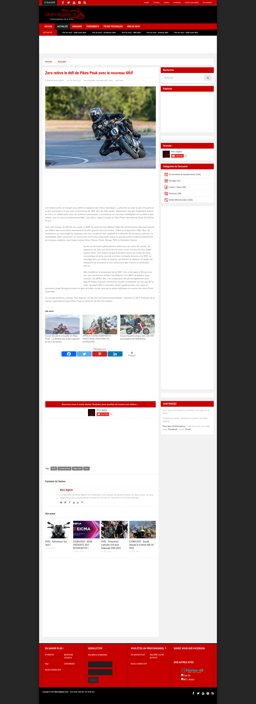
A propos (156, 2)
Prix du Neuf (133, 26)
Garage (172, 181)
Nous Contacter (53, 670)
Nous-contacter (139, 664)
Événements (93, 26)
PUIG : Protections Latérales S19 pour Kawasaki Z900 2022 (111, 545)
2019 (54, 468)
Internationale (101, 80)
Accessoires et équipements (182, 174)
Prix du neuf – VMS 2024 (94, 32)
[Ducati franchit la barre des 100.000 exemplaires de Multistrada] (137, 324)
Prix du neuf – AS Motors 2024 (67, 32)
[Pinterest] (99, 354)
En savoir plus (138, 655)
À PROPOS (49, 655)
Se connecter (207, 2)
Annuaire (77, 26)
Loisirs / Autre (175, 187)
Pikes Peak (77, 468)
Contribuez (177, 2)
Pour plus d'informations (174, 426)
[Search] (208, 78)
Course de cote (64, 468)
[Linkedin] (115, 354)
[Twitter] (84, 354)
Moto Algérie (66, 490)
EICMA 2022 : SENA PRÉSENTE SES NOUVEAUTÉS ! (82, 545)
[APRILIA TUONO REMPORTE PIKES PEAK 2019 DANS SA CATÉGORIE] (100, 324)
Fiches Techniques (113, 26)
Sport (110, 80)
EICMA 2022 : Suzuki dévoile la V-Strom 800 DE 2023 (141, 545)
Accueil (146, 2)
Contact (166, 2)
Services (173, 193)
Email (187, 429)
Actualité (62, 26)
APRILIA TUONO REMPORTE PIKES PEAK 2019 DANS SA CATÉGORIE (97, 339)
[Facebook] (68, 354)
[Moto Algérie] (64, 14)
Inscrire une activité (192, 2)
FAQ (46, 664)
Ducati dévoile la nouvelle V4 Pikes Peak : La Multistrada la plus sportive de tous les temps (62, 339)
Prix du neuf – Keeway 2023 (121, 32)
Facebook (172, 429)
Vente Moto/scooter (178, 200)
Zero (86, 468)
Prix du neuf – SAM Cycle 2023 (149, 32)
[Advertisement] (160, 14)
